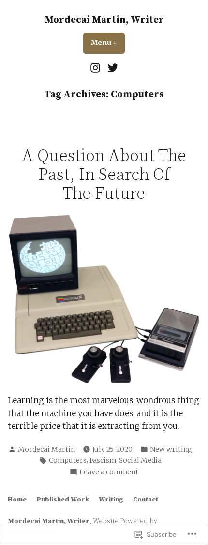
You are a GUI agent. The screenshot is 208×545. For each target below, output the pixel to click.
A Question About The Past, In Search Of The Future (104, 175)
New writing (171, 449)
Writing (111, 499)
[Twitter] (111, 67)
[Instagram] (96, 67)
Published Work (62, 499)
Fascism (102, 460)
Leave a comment (108, 472)
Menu (108, 42)
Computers (68, 460)
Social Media (140, 460)
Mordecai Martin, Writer (104, 20)
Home (17, 499)
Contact (145, 499)
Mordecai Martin (46, 449)
